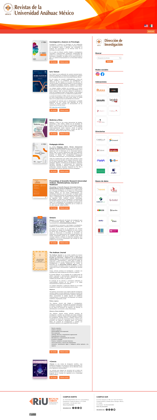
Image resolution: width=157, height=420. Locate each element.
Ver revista (53, 62)
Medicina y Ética (55, 120)
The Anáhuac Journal (57, 252)
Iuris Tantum (54, 72)
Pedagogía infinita (56, 144)
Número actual (64, 62)
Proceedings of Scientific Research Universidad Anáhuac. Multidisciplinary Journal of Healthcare (68, 183)
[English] (146, 26)
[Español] (152, 26)
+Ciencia (52, 361)
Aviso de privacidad (68, 405)
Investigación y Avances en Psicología (64, 42)
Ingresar (151, 31)
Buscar (109, 61)
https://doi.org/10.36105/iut (59, 107)
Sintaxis (52, 218)
